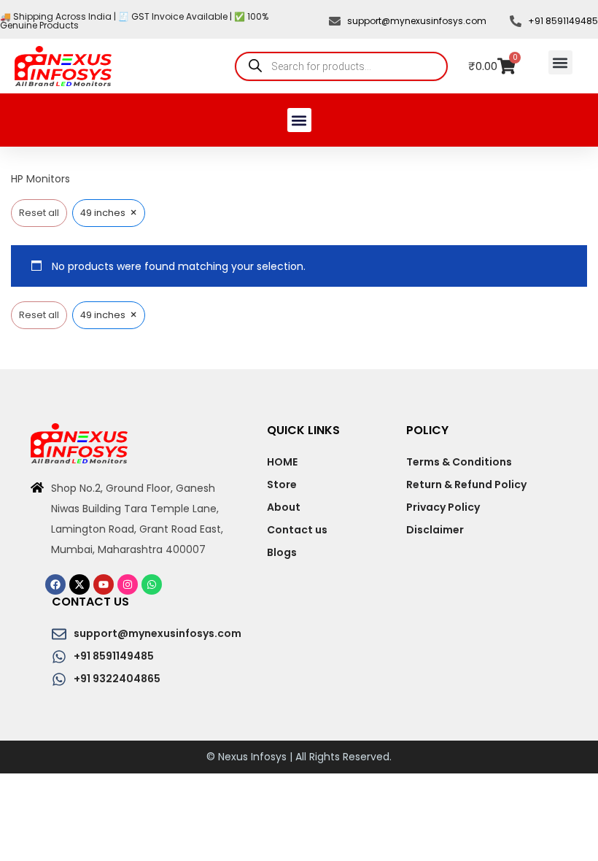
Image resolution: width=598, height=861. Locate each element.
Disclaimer (435, 529)
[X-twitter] (79, 584)
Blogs (282, 552)
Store (282, 484)
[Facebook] (55, 584)
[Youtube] (103, 584)
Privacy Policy (443, 507)
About (283, 507)
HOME (282, 462)
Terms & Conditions (459, 462)
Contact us (297, 529)
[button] (560, 62)
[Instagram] (127, 584)
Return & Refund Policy (466, 484)
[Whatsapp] (151, 584)
